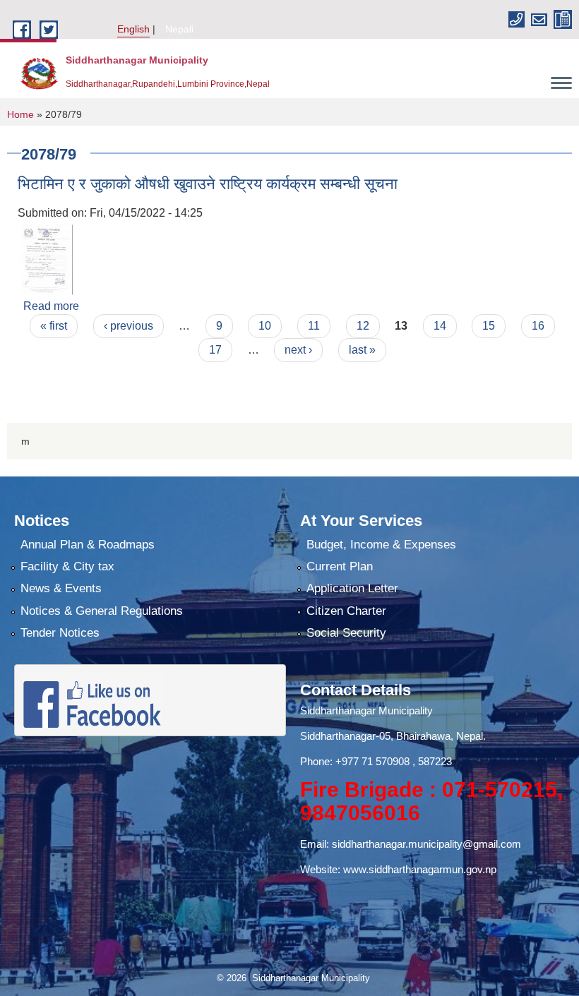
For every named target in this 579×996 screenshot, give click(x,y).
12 (363, 326)
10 (264, 326)
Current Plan (339, 566)
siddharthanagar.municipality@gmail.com (426, 844)
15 (488, 326)
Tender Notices (60, 633)
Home (20, 114)
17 (215, 350)
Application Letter (352, 588)
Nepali (179, 29)
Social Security (346, 633)
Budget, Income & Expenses (381, 544)
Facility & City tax (67, 566)
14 (440, 326)
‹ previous (128, 326)
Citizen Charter (346, 611)
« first (53, 326)
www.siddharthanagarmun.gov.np (419, 869)
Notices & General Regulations (101, 611)
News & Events (61, 588)
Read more (51, 306)
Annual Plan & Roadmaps (87, 544)
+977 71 (355, 761)
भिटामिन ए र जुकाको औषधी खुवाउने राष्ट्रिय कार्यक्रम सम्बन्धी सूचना (208, 184)
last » (362, 350)
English (133, 29)
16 (538, 326)
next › (298, 350)
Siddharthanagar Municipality (366, 710)
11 (314, 326)
